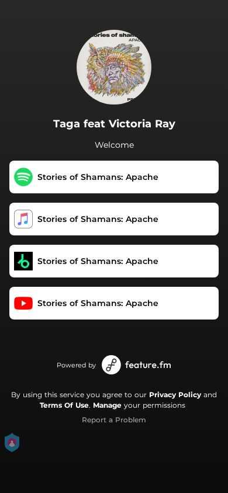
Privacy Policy (175, 394)
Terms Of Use (64, 405)
